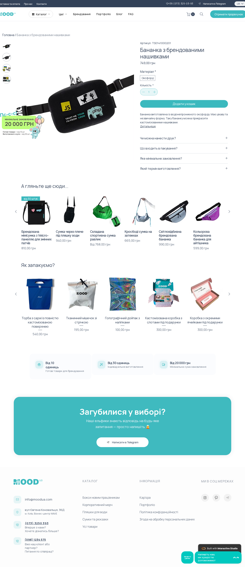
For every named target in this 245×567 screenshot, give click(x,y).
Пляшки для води (94, 512)
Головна (8, 35)
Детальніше (148, 126)
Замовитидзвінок (187, 557)
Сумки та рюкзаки (95, 519)
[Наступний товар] (229, 211)
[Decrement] (143, 92)
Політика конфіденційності (159, 512)
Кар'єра (145, 497)
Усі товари (89, 526)
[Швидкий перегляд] (71, 211)
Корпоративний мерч (97, 505)
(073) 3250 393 (37, 523)
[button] (191, 14)
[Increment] (154, 92)
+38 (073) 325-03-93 (180, 3)
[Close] (205, 498)
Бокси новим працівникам (101, 497)
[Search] (202, 14)
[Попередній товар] (16, 211)
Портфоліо (147, 505)
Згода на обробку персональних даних (167, 519)
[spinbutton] (148, 92)
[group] (123, 223)
